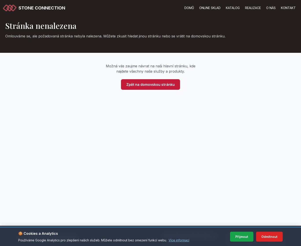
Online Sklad (210, 8)
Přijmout (241, 237)
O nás (271, 8)
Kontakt (288, 8)
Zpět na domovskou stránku (150, 84)
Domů (189, 8)
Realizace (253, 8)
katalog (233, 8)
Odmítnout (269, 237)
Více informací (179, 240)
